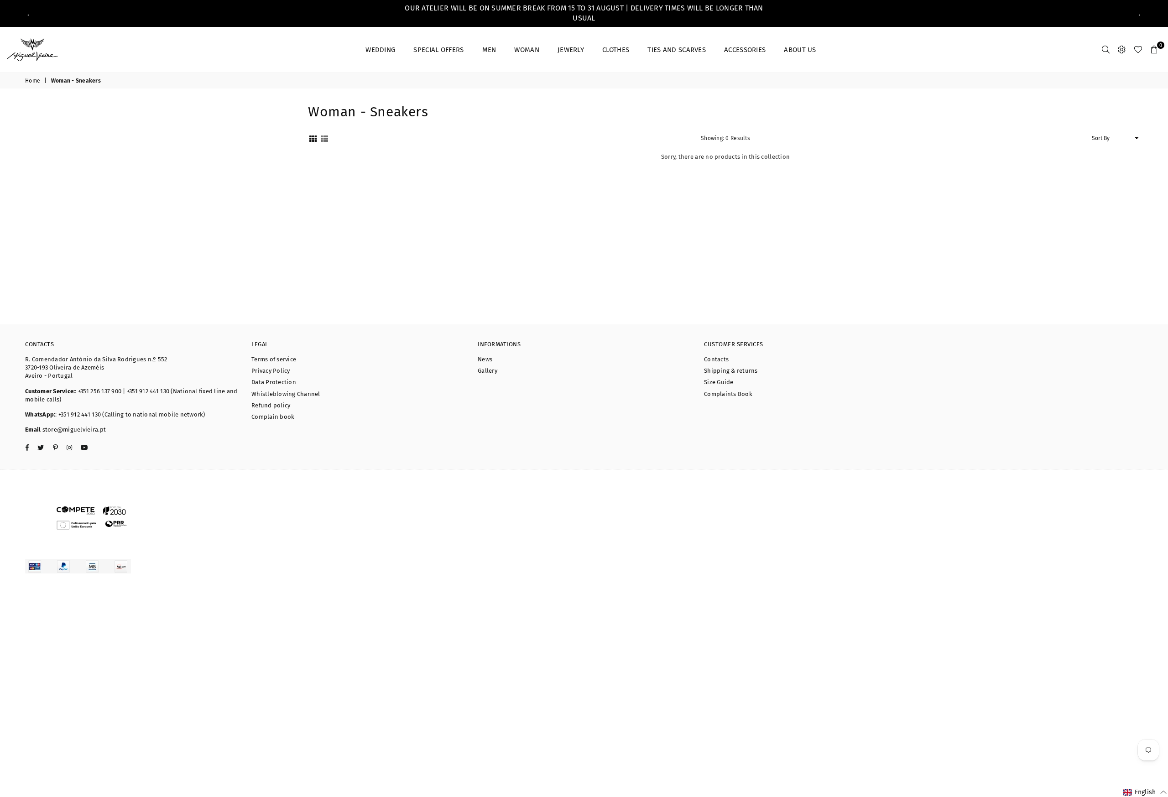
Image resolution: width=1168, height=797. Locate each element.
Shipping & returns (731, 370)
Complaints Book (728, 394)
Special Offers (438, 50)
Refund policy (270, 405)
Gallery (487, 370)
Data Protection (273, 382)
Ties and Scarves (676, 50)
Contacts (716, 359)
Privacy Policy (270, 370)
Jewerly (571, 50)
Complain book (272, 416)
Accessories (745, 50)
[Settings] (1122, 50)
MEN (489, 50)
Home (32, 81)
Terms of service (273, 359)
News (485, 359)
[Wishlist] (1138, 50)
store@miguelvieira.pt (73, 429)
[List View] (324, 138)
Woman (526, 50)
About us (800, 50)
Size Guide (719, 382)
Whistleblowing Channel (285, 394)
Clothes (615, 50)
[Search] (1106, 50)
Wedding (380, 50)
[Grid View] (313, 138)
